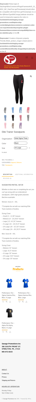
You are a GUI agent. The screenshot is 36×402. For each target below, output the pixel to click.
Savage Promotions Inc (9, 398)
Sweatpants (8, 165)
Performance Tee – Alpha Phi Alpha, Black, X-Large (8, 325)
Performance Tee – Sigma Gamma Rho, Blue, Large (25, 295)
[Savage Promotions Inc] (10, 59)
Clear (30, 147)
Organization (7, 139)
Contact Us (5, 373)
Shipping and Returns (8, 380)
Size (3, 148)
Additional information (24, 174)
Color (4, 143)
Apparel (13, 162)
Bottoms (19, 162)
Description (7, 174)
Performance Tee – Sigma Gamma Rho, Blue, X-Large (8, 295)
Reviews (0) (7, 178)
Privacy (4, 377)
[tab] (8, 175)
